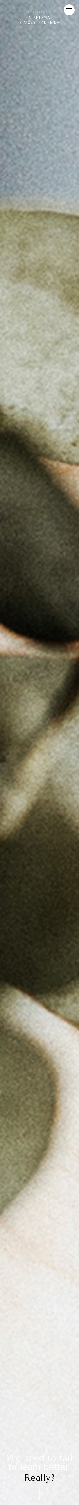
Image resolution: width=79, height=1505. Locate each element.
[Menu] (69, 9)
